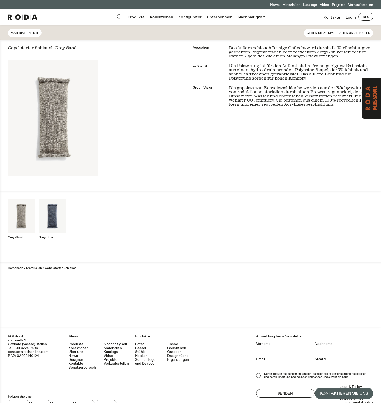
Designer (75, 360)
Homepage (15, 268)
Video (324, 5)
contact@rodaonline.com (28, 352)
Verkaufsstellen (360, 5)
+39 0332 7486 (26, 348)
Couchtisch (176, 348)
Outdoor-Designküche (178, 354)
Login (350, 17)
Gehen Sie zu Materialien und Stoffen (338, 33)
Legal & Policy (350, 387)
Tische (172, 344)
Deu (366, 17)
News (275, 5)
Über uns (75, 352)
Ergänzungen (178, 360)
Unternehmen (219, 17)
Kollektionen (161, 17)
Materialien (291, 5)
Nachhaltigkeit (251, 17)
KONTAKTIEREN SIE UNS (344, 393)
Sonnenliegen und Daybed (146, 361)
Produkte (136, 17)
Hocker (141, 356)
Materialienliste (25, 33)
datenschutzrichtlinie (342, 374)
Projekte (338, 5)
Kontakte (331, 17)
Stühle (140, 352)
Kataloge (310, 5)
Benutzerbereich (82, 367)
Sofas (139, 344)
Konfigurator (190, 17)
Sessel (140, 348)
